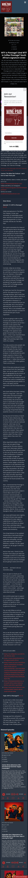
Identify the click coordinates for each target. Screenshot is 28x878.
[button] (14, 116)
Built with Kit (14, 146)
